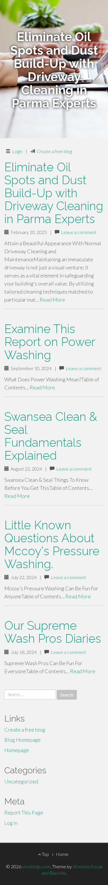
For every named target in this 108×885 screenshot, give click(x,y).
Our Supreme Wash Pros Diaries (52, 632)
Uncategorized (21, 781)
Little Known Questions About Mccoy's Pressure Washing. (51, 544)
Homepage (16, 750)
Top (45, 854)
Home (62, 854)
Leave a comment (78, 232)
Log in (11, 823)
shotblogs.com (36, 866)
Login (17, 151)
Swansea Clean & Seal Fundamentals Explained (50, 436)
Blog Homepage (22, 739)
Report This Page (23, 812)
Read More (52, 299)
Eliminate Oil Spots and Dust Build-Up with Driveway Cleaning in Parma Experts (53, 193)
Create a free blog (54, 151)
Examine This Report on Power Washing (49, 342)
